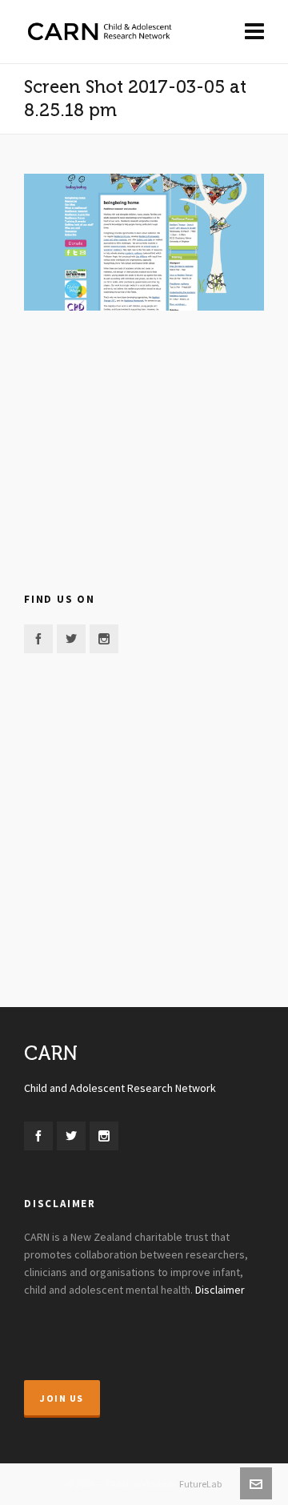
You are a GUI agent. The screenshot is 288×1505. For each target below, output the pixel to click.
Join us (62, 1398)
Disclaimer (220, 1290)
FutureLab (200, 1484)
